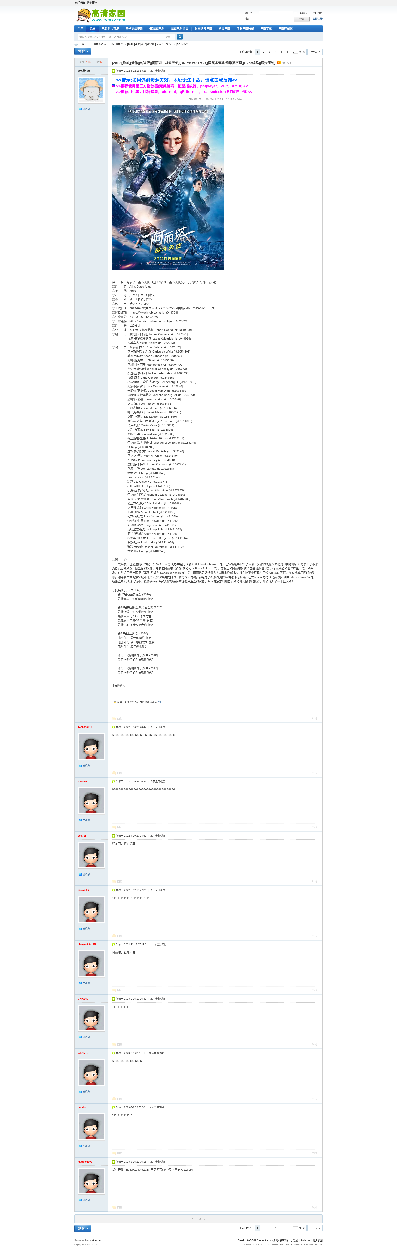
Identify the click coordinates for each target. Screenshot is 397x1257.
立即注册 (318, 18)
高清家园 (76, 45)
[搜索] (179, 37)
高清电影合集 (179, 28)
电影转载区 (285, 28)
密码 (247, 18)
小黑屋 (294, 1240)
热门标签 (80, 2)
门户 (80, 28)
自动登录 (303, 13)
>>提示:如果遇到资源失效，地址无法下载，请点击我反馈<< (177, 80)
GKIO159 (83, 998)
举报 (314, 718)
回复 (159, 702)
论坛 (92, 28)
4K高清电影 (157, 28)
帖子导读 (92, 2)
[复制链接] (287, 63)
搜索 (167, 37)
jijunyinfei (83, 890)
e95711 (82, 835)
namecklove (85, 1161)
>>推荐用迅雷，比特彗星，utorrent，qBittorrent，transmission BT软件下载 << (184, 92)
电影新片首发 (110, 28)
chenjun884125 (87, 944)
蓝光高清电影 (134, 28)
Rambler (83, 781)
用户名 (249, 13)
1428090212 (85, 727)
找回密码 (318, 13)
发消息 (86, 109)
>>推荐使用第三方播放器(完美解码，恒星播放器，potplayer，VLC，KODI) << (182, 86)
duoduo (82, 1107)
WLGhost (83, 1053)
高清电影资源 (98, 44)
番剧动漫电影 (203, 28)
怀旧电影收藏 (245, 28)
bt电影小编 (84, 70)
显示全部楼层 (157, 70)
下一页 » (198, 1218)
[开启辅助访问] (321, 3)
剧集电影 (224, 28)
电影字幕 (266, 28)
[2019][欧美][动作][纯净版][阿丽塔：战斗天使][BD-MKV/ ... (158, 44)
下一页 (313, 51)
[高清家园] (100, 21)
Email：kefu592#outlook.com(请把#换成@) (263, 1240)
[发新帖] (82, 52)
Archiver (305, 1240)
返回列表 (247, 51)
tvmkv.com (95, 1240)
